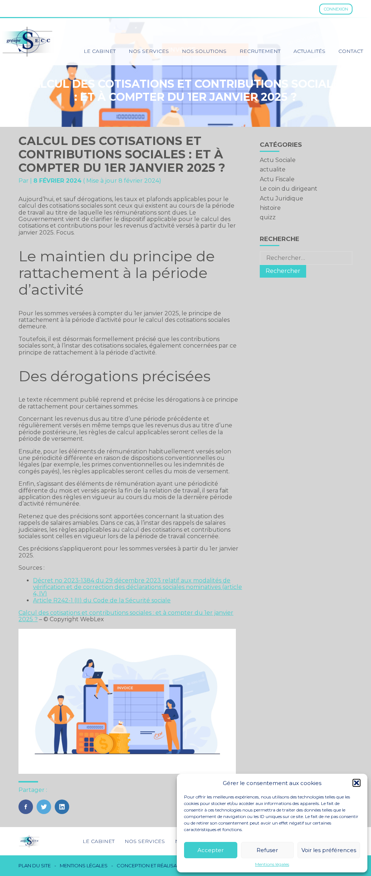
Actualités (309, 51)
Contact (350, 51)
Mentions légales (272, 864)
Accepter (210, 850)
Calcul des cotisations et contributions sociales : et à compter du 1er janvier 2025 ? (125, 616)
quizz (268, 217)
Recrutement (259, 51)
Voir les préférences (328, 850)
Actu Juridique (281, 198)
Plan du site (34, 865)
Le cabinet (100, 51)
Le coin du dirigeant (288, 188)
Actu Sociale (278, 160)
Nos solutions (204, 51)
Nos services (149, 51)
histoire (270, 207)
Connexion (336, 9)
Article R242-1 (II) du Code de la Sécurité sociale (102, 600)
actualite (272, 169)
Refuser (267, 850)
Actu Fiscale (277, 179)
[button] (356, 782)
